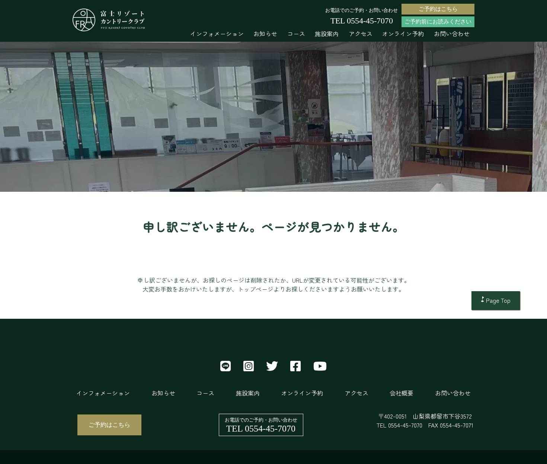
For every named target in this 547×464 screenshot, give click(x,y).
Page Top (498, 300)
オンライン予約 (403, 33)
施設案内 (327, 33)
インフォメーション (217, 33)
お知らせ (265, 33)
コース (296, 33)
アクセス (360, 33)
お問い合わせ (452, 33)
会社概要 (401, 392)
